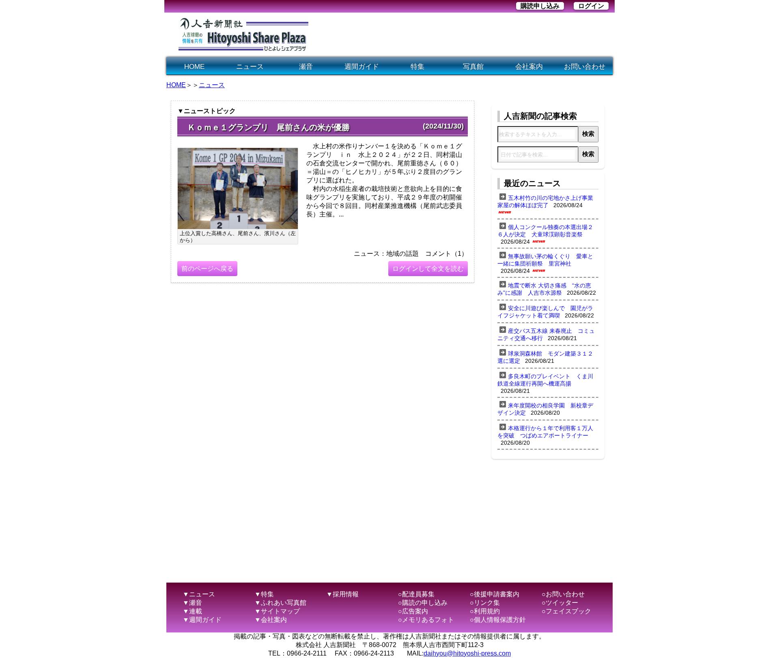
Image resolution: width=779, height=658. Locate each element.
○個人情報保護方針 (498, 619)
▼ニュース (199, 594)
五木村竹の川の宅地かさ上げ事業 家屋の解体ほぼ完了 (548, 201)
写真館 (473, 67)
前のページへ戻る (207, 268)
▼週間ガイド (202, 619)
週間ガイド (361, 67)
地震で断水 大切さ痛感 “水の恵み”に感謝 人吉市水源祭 (544, 289)
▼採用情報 (342, 594)
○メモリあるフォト (426, 619)
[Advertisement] (464, 35)
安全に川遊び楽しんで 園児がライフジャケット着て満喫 (545, 312)
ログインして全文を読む (428, 268)
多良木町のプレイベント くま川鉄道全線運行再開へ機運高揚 (545, 380)
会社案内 (529, 67)
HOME (194, 67)
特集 (417, 67)
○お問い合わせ (563, 594)
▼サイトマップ (277, 611)
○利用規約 (485, 611)
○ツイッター (560, 602)
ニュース (250, 67)
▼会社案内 (270, 619)
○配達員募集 (416, 594)
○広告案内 (413, 611)
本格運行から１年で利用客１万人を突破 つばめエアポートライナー (545, 432)
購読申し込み (540, 5)
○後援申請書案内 (494, 594)
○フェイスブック (566, 611)
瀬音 (306, 67)
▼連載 (192, 611)
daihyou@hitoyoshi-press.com (467, 653)
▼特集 (264, 594)
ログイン (591, 5)
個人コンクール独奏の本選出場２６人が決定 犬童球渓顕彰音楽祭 (545, 231)
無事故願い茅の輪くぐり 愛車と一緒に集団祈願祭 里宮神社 (545, 260)
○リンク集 (485, 602)
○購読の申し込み (423, 602)
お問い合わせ (584, 67)
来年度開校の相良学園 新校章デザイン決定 (545, 409)
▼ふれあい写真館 (280, 602)
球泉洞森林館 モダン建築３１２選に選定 (545, 357)
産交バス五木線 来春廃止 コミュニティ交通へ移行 (546, 334)
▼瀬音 (192, 602)
